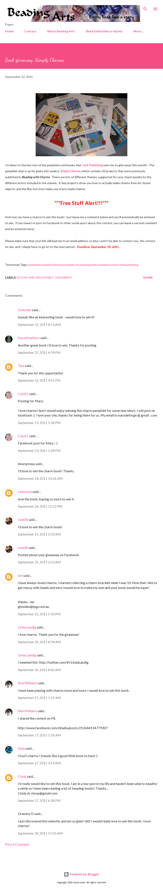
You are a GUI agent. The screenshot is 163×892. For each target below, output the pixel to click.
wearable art (71, 264)
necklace (104, 264)
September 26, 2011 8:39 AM (39, 642)
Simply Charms (70, 171)
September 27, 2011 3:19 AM (39, 763)
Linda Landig (27, 627)
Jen (20, 575)
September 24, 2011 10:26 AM (40, 478)
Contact (30, 31)
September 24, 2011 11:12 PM (40, 506)
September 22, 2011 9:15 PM (39, 380)
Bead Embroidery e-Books (104, 31)
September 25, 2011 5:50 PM (39, 614)
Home (9, 31)
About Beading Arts (61, 31)
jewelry (93, 264)
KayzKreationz (29, 338)
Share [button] (148, 277)
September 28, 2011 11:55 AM (40, 833)
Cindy (22, 776)
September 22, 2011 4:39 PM (39, 352)
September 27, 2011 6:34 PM (39, 800)
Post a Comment (17, 844)
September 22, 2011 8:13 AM (39, 324)
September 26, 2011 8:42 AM (39, 670)
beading (133, 264)
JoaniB (23, 519)
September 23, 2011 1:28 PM (39, 423)
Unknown (25, 492)
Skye (21, 748)
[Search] (145, 7)
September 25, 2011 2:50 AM (39, 534)
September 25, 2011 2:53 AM (39, 562)
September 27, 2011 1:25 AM (39, 698)
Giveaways (63, 277)
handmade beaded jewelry (45, 264)
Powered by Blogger (84, 874)
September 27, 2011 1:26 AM (39, 735)
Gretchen (24, 310)
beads (84, 264)
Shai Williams (27, 683)
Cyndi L (23, 394)
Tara (21, 366)
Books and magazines (35, 277)
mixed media (119, 264)
